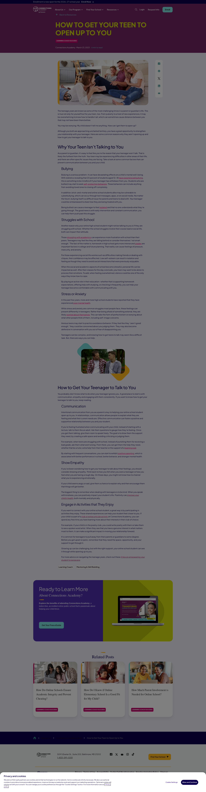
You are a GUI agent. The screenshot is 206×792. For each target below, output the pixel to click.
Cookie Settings (172, 782)
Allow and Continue (189, 782)
